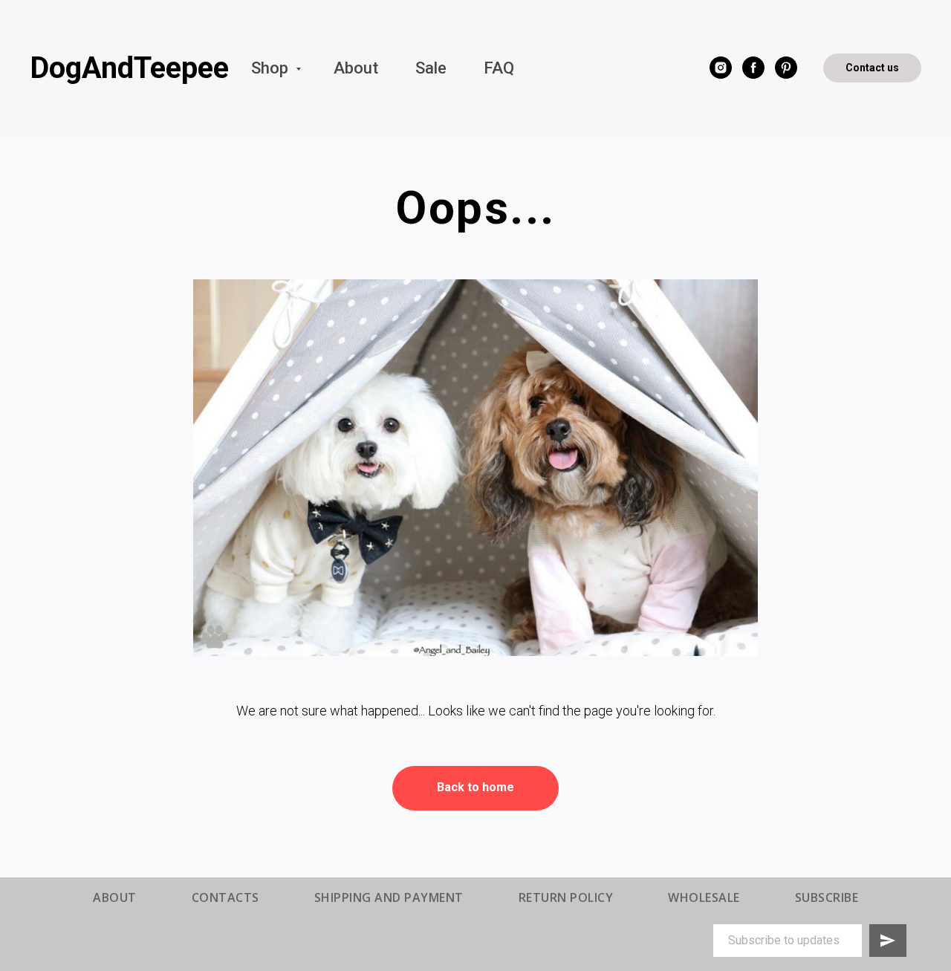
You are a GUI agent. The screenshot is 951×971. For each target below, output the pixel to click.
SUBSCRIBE (827, 897)
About (356, 68)
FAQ (499, 68)
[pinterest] (786, 67)
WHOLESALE (704, 897)
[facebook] (753, 67)
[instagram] (721, 67)
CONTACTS (225, 897)
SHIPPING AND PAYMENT (389, 897)
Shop (271, 68)
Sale (431, 68)
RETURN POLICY (566, 897)
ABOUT (115, 897)
